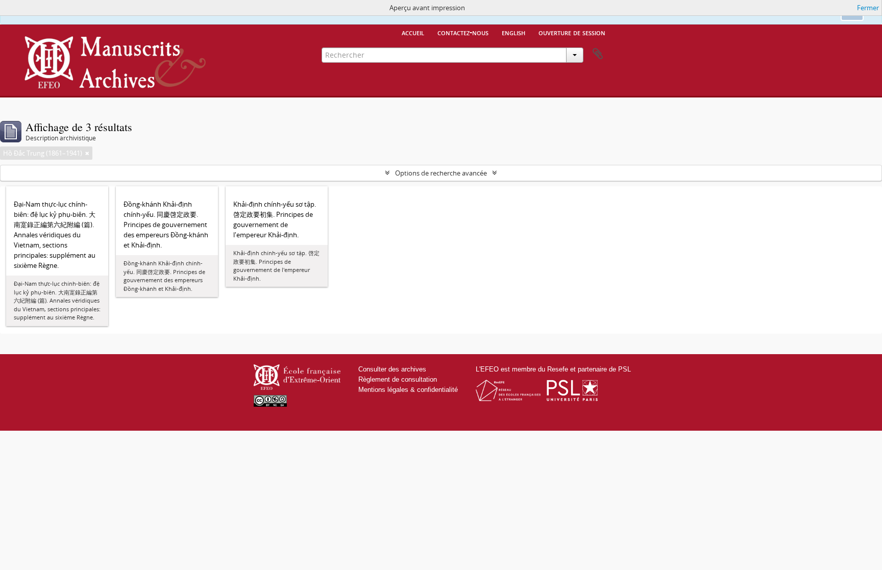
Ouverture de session (571, 32)
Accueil (413, 32)
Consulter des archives (392, 369)
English (513, 32)
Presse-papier (597, 54)
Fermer (868, 7)
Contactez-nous (462, 32)
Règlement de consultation (397, 379)
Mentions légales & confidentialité (408, 389)
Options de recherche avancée (441, 173)
